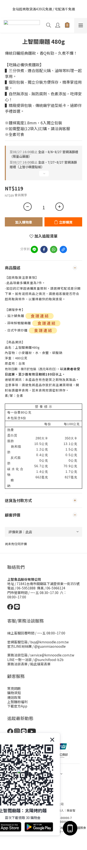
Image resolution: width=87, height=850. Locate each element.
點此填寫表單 (40, 664)
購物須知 (14, 692)
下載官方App (17, 706)
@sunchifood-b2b (49, 659)
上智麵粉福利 (17, 701)
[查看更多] (43, 175)
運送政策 (14, 697)
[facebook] (44, 249)
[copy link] (63, 249)
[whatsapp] (53, 249)
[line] (34, 249)
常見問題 (14, 688)
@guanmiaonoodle (50, 646)
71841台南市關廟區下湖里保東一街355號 (48, 583)
